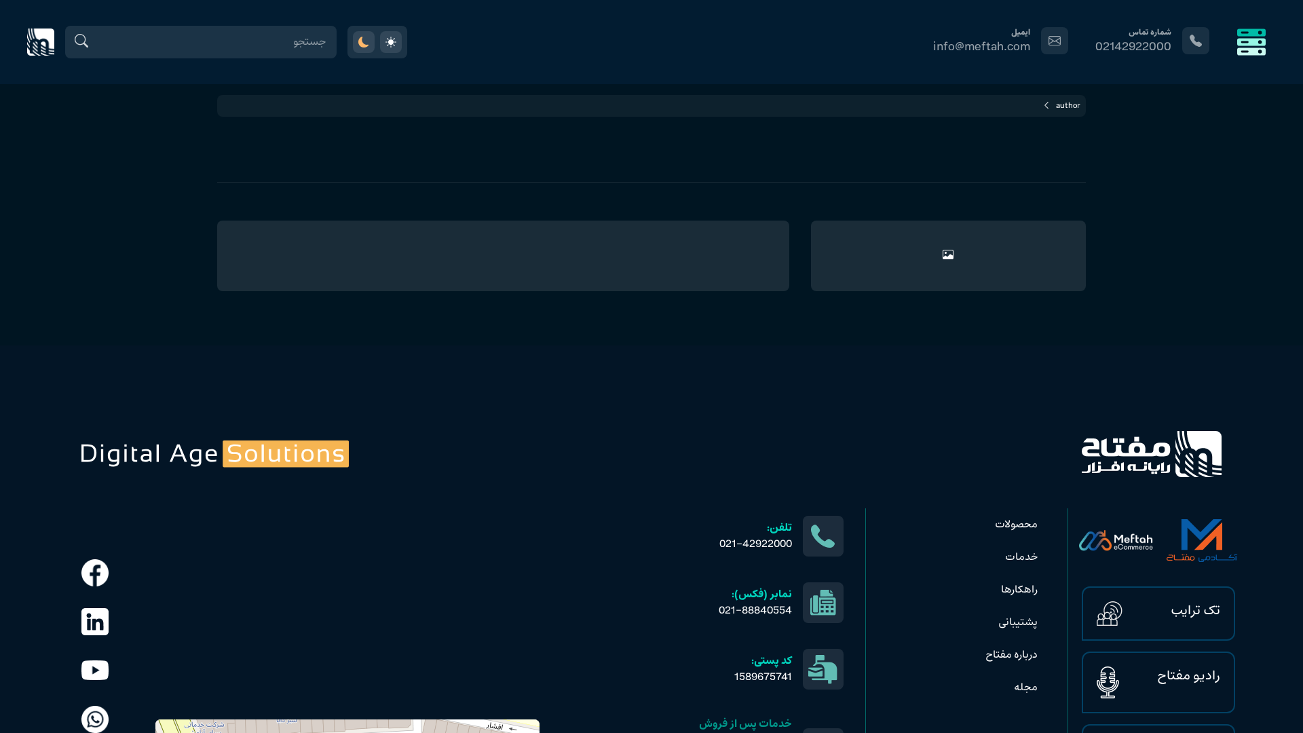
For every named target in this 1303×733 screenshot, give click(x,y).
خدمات (1021, 557)
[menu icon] (1251, 42)
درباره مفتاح (1011, 655)
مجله (1026, 687)
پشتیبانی (1018, 622)
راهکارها (1019, 590)
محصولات (1016, 524)
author (1068, 105)
